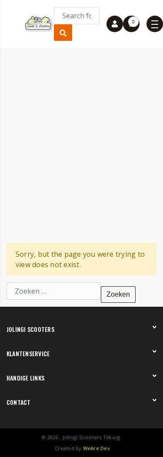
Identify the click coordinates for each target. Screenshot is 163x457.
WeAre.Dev (96, 448)
